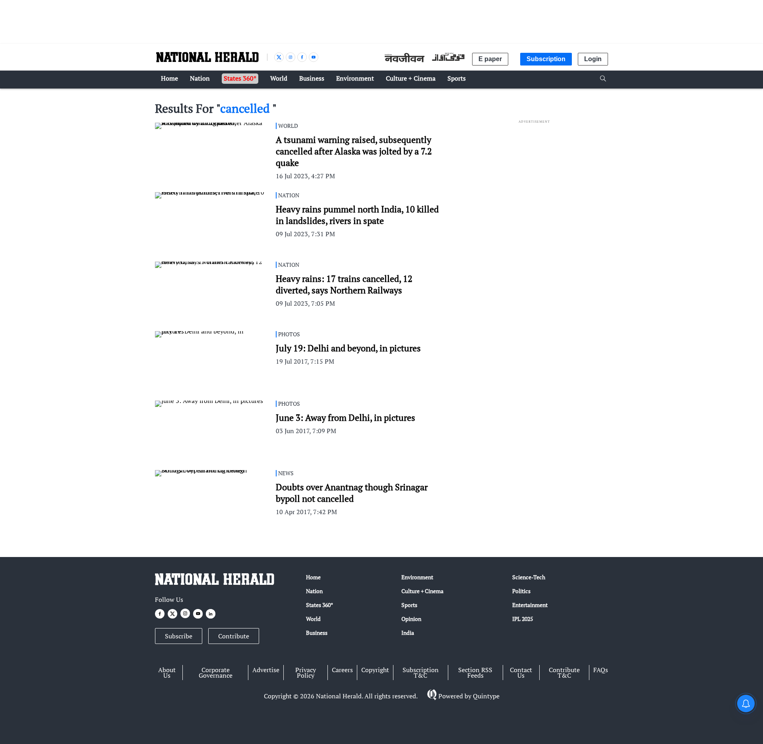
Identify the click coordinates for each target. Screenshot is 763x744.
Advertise (265, 669)
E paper (490, 59)
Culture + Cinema (422, 591)
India (407, 632)
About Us (167, 672)
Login (593, 59)
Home (313, 577)
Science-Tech (528, 577)
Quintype (486, 696)
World (313, 619)
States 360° (319, 605)
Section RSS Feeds (475, 672)
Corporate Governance (215, 672)
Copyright (375, 669)
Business (316, 632)
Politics (521, 591)
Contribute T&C (564, 672)
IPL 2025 (522, 619)
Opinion (411, 619)
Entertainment (530, 605)
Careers (342, 669)
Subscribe (178, 636)
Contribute (233, 636)
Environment (417, 577)
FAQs (600, 669)
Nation (314, 591)
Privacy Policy (305, 672)
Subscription (546, 59)
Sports (409, 605)
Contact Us (521, 672)
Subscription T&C (421, 672)
